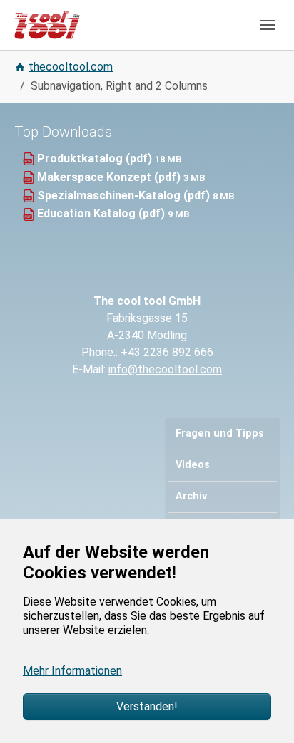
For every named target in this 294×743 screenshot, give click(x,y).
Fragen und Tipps (220, 433)
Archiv (191, 496)
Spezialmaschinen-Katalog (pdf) (125, 195)
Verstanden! (147, 706)
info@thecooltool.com (165, 369)
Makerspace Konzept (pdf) (110, 177)
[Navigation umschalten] (267, 25)
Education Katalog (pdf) (102, 213)
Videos (193, 465)
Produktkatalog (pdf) (96, 158)
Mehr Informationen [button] (72, 670)
